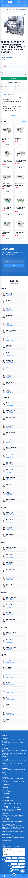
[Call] (14, 876)
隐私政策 (18, 268)
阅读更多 (13, 115)
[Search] (25, 5)
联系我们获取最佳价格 (15, 82)
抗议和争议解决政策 (19, 846)
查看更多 (24, 121)
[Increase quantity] (25, 74)
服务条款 (14, 268)
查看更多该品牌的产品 (10, 57)
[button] (14, 26)
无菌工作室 (6, 9)
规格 (5, 94)
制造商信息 (11, 94)
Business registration (6, 846)
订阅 (14, 265)
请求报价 (15, 78)
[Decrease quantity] (2, 74)
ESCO (3, 57)
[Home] (1, 9)
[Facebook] (2, 859)
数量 (2, 72)
